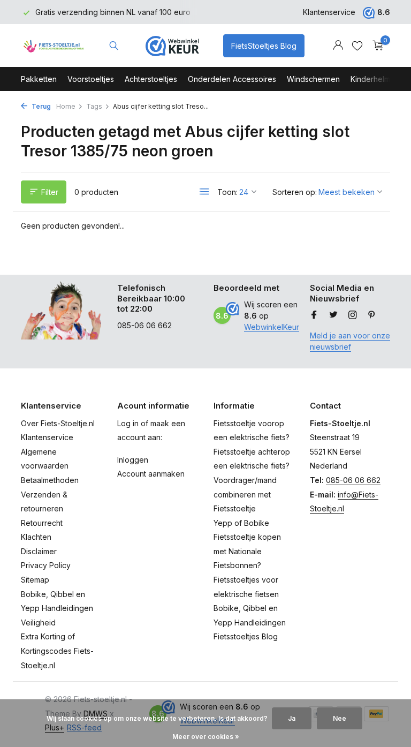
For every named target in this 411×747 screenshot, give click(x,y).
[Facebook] (314, 315)
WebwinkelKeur (271, 326)
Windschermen (313, 79)
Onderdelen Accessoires (232, 79)
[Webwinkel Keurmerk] (172, 45)
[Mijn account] (338, 45)
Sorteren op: (294, 192)
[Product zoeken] (113, 45)
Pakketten (39, 79)
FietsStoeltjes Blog (263, 45)
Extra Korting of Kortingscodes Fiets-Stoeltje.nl (57, 650)
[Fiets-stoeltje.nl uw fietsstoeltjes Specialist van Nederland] (54, 45)
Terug (40, 106)
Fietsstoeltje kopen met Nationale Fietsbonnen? (247, 551)
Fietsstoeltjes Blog (246, 636)
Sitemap (35, 579)
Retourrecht (42, 522)
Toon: (227, 192)
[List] (204, 192)
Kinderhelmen (375, 79)
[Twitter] (333, 315)
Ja (291, 718)
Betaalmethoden (50, 480)
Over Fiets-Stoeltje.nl (58, 423)
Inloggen (132, 459)
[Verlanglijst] (357, 45)
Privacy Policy (46, 565)
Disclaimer (39, 551)
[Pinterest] (372, 315)
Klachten (36, 536)
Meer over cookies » (205, 737)
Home (65, 106)
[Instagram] (352, 315)
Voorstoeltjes (90, 79)
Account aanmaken (151, 473)
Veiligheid (38, 622)
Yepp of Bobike (241, 522)
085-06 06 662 (353, 480)
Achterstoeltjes (151, 79)
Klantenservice (329, 12)
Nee (339, 718)
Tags (94, 106)
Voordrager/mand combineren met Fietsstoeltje (245, 494)
